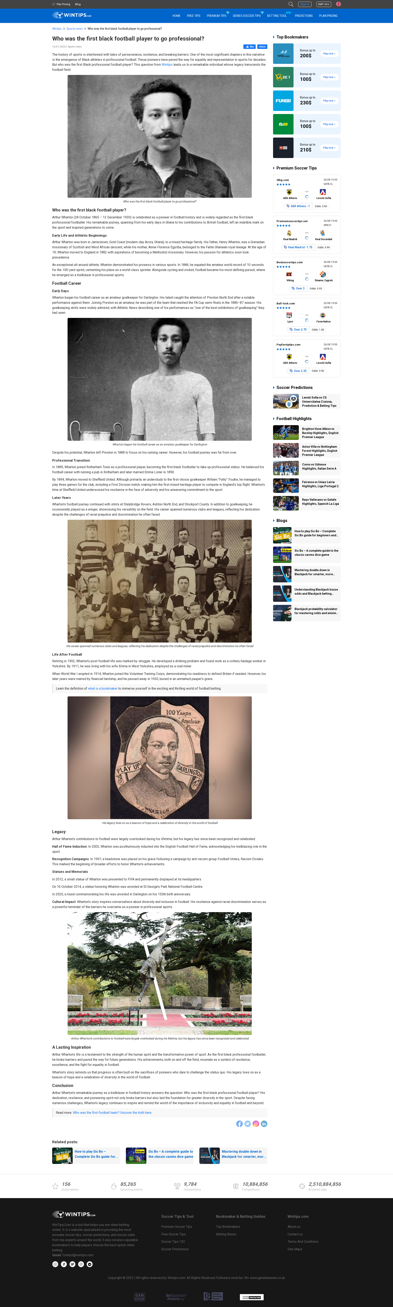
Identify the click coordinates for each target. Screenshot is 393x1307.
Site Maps (295, 1249)
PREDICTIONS (304, 15)
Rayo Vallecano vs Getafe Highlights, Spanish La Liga (320, 501)
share (262, 46)
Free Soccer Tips (173, 1234)
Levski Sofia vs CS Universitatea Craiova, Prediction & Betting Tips (319, 401)
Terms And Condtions (303, 1242)
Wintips (57, 28)
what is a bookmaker (102, 688)
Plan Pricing (328, 15)
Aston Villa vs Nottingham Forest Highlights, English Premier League (319, 450)
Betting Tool (278, 14)
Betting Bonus (226, 1234)
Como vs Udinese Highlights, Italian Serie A (319, 466)
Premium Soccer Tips (297, 168)
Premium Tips (216, 15)
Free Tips (193, 15)
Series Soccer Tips (247, 15)
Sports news (75, 28)
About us (294, 1227)
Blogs (282, 520)
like (252, 46)
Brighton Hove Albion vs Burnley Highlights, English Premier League (320, 433)
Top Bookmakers (292, 37)
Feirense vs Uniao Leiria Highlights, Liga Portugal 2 (320, 484)
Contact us (295, 1234)
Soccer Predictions (295, 387)
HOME (177, 15)
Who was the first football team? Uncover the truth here (112, 1113)
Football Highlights (294, 418)
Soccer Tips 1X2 (173, 1242)
